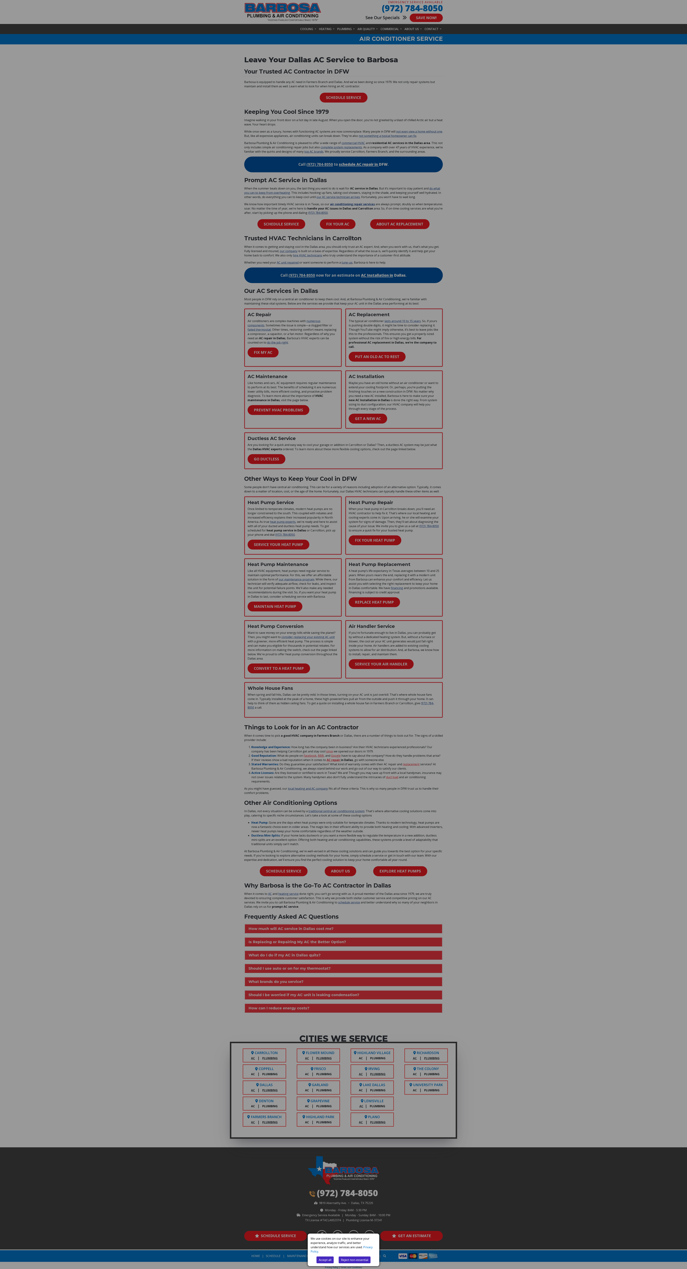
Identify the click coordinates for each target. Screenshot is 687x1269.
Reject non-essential (354, 1260)
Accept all (325, 1260)
